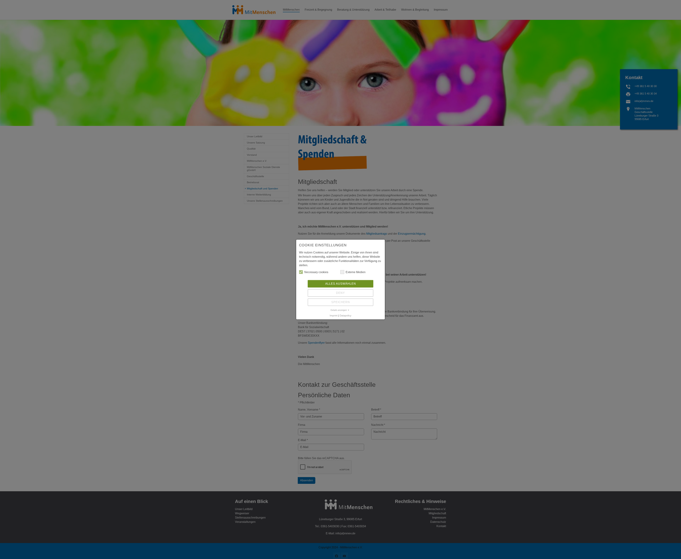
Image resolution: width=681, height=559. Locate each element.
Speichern (340, 302)
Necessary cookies (316, 272)
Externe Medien (356, 272)
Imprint (333, 315)
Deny (340, 292)
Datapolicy (345, 315)
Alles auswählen (340, 283)
